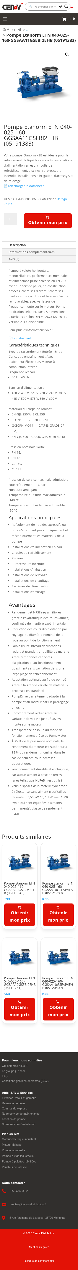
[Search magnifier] (66, 6)
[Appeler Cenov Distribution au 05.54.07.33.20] (71, 6)
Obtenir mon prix (47, 222)
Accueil (14, 29)
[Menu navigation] (5, 19)
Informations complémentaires (32, 252)
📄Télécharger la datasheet (24, 186)
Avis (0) (14, 259)
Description (17, 245)
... (27, 29)
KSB (7, 899)
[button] (67, 54)
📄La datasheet (20, 338)
